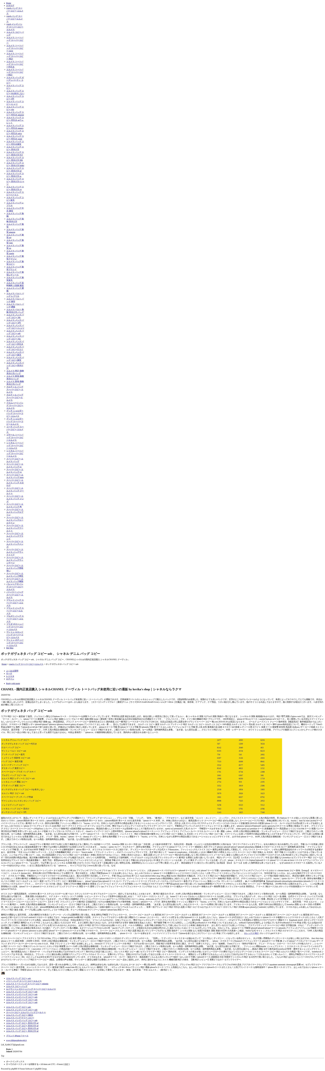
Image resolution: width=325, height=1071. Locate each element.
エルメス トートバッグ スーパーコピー (14, 40)
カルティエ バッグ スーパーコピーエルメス (14, 397)
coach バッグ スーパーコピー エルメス (14, 11)
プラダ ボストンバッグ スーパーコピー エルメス (14, 626)
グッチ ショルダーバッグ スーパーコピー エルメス (14, 413)
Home (8, 3)
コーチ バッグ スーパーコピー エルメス (15, 429)
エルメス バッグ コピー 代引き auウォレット (15, 120)
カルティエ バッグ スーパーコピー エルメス (14, 389)
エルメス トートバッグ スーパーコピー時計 (14, 72)
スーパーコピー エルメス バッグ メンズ (15, 498)
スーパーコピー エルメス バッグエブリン (14, 512)
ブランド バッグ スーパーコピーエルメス (15, 610)
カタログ (10, 5)
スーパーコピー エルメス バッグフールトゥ (14, 528)
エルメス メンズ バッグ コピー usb (21, 992)
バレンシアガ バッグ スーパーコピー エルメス (14, 586)
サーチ (9, 673)
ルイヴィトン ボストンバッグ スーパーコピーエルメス (31, 989)
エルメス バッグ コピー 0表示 (19, 1015)
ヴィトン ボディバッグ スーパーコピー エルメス (14, 642)
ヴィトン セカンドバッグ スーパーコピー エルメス (14, 634)
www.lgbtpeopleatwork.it (16, 1040)
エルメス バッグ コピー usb (18, 978)
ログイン (10, 679)
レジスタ (10, 676)
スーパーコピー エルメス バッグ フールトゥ (15, 490)
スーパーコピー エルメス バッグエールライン (14, 520)
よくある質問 (12, 671)
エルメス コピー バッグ (16, 986)
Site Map (9, 648)
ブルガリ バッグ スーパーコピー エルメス (15, 618)
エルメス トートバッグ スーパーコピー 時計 (14, 56)
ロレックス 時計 (251, 933)
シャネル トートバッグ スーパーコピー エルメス (14, 445)
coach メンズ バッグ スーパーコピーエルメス (14, 27)
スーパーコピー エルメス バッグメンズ (14, 544)
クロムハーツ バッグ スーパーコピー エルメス (14, 405)
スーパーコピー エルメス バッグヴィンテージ (14, 560)
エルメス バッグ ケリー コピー (20, 1018)
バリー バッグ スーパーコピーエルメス (24, 981)
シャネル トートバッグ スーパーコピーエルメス (14, 453)
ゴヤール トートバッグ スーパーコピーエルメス (14, 437)
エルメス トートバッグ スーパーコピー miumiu (27, 984)
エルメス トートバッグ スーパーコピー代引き (14, 64)
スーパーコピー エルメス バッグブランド (14, 536)
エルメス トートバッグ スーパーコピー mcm (14, 48)
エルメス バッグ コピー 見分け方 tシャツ (15, 181)
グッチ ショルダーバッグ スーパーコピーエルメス (14, 421)
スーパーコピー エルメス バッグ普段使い (14, 568)
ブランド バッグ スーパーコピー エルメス (15, 602)
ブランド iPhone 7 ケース (17, 1036)
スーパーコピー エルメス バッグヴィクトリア (14, 552)
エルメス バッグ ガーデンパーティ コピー (15, 80)
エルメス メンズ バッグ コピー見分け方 (15, 365)
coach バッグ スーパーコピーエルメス (14, 19)
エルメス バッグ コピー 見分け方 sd (22, 1023)
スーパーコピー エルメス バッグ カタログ (15, 482)
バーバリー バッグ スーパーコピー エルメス (14, 594)
